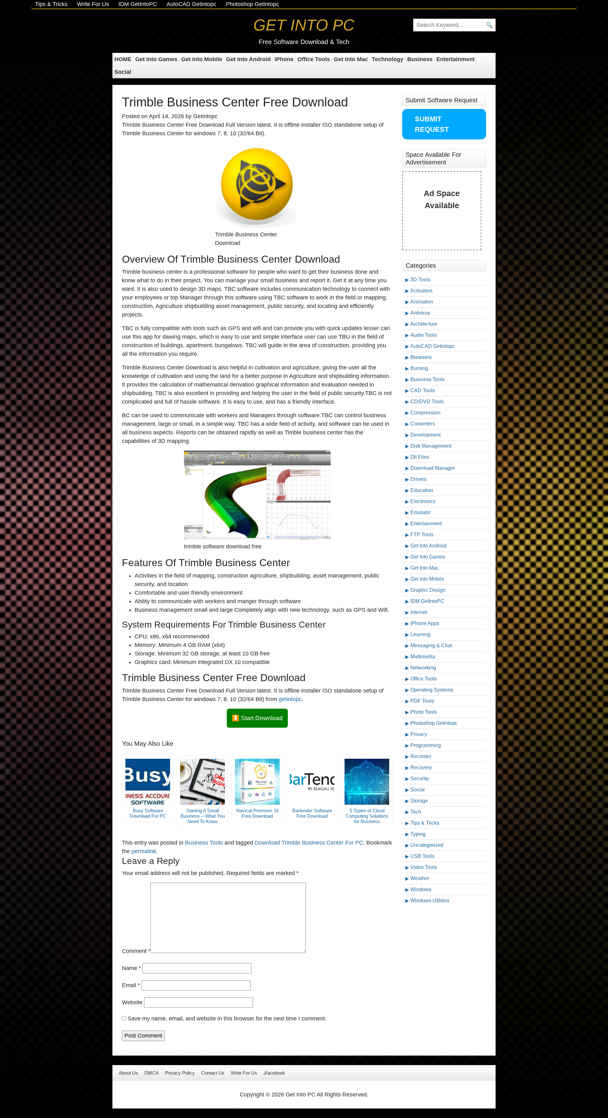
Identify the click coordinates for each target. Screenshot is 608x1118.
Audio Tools (423, 335)
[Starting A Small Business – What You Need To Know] (202, 782)
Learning (420, 634)
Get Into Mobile (201, 59)
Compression (425, 412)
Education (421, 490)
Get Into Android (248, 59)
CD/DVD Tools (427, 401)
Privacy (418, 734)
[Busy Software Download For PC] (147, 782)
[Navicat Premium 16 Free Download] (257, 782)
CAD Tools (422, 390)
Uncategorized (426, 845)
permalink (143, 851)
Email (131, 985)
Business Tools (204, 843)
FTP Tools (422, 534)
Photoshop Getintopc (252, 4)
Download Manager (432, 468)
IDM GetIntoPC (137, 4)
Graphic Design (428, 590)
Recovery (421, 767)
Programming (425, 745)
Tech (415, 812)
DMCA (151, 1073)
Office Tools (313, 59)
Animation (421, 301)
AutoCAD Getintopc (191, 4)
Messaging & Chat (431, 645)
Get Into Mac (351, 59)
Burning (419, 368)
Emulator (420, 512)
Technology (387, 59)
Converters (422, 423)
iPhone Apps (424, 623)
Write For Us (93, 4)
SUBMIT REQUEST (432, 124)
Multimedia (422, 656)
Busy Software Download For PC (148, 813)
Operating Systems (431, 690)
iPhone (284, 59)
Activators (421, 290)
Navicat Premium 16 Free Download (257, 813)
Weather (419, 878)
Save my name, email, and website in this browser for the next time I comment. (227, 1018)
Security (419, 778)
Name (131, 968)
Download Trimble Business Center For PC (309, 843)
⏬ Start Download (257, 718)
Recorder (420, 756)
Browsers (421, 357)
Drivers (418, 479)
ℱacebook (274, 1073)
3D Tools (420, 279)
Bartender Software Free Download (312, 813)
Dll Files (419, 457)
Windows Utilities (429, 900)
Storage (419, 800)
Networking (423, 667)
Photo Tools (423, 712)
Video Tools (423, 867)
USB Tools (422, 856)
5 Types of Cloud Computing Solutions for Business (366, 816)
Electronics (422, 501)
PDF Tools (422, 701)
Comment (136, 951)
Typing (418, 834)
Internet (418, 612)
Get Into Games (156, 59)
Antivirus (420, 313)
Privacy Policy (180, 1073)
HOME (122, 59)
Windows (420, 889)
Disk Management (430, 446)
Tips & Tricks (51, 4)
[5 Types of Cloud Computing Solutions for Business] (367, 782)
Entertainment (455, 59)
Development (425, 435)
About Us (128, 1073)
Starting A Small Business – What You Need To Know (202, 816)
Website (132, 1002)
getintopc (290, 699)
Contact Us (213, 1073)
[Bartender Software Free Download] (312, 782)
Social (122, 72)
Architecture (423, 324)
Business (420, 59)
